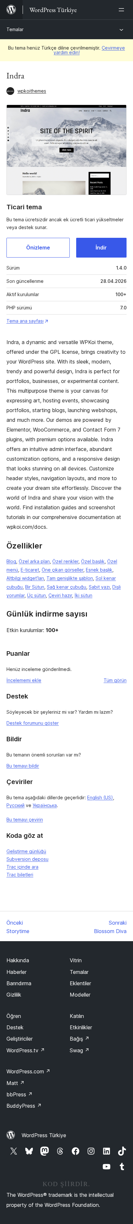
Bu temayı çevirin (24, 819)
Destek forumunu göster (32, 723)
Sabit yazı (99, 587)
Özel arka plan (34, 561)
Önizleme (38, 247)
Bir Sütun (34, 587)
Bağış (79, 1038)
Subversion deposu (27, 859)
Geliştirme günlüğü (26, 851)
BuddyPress (24, 1106)
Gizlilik (13, 994)
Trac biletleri (19, 874)
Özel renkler (65, 561)
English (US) (100, 797)
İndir (101, 247)
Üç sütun (36, 595)
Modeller (80, 994)
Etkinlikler (81, 1027)
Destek (15, 1027)
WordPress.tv (25, 1050)
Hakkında (17, 960)
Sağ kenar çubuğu (66, 587)
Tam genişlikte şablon (69, 578)
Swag (79, 1050)
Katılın (77, 1016)
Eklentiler (80, 983)
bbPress (19, 1094)
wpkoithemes (31, 91)
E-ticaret (30, 569)
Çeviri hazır (60, 595)
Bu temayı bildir (22, 765)
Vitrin (76, 960)
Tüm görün (115, 680)
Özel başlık (93, 561)
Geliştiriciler (19, 1038)
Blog (11, 561)
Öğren (13, 1016)
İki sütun (83, 595)
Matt (15, 1083)
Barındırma (18, 983)
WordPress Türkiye (44, 1135)
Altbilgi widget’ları (25, 578)
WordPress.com (28, 1071)
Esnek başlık (99, 569)
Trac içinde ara (22, 867)
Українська (45, 805)
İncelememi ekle (23, 680)
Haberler (16, 972)
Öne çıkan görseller (62, 569)
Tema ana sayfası (25, 321)
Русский (15, 805)
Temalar (15, 29)
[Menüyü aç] (122, 9)
